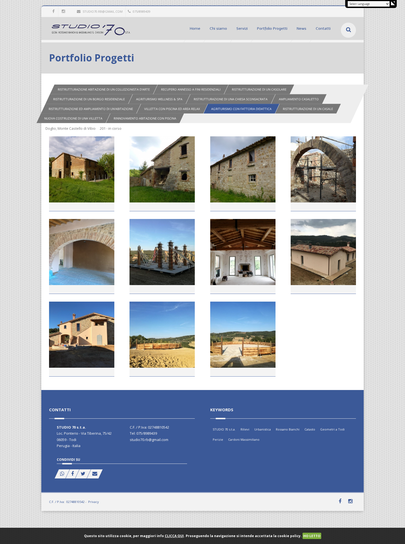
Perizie (218, 439)
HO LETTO (311, 536)
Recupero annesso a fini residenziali (190, 89)
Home (195, 28)
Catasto (309, 429)
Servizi (242, 28)
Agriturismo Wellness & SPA (159, 99)
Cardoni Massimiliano (244, 439)
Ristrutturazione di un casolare (259, 89)
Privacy (93, 502)
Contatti (323, 28)
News (301, 28)
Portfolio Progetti (272, 28)
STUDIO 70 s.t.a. (224, 429)
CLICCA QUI (174, 536)
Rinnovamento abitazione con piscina (145, 118)
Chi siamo (218, 28)
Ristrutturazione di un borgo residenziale (89, 99)
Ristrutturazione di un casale (308, 109)
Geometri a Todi (332, 429)
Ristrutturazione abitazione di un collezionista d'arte (104, 89)
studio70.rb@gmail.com (103, 11)
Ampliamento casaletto (299, 99)
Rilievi (245, 429)
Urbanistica (262, 429)
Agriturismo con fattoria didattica (241, 109)
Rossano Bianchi (287, 429)
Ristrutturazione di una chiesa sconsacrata (231, 99)
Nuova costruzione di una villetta (73, 118)
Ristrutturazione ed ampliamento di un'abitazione (91, 109)
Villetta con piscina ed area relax (172, 109)
